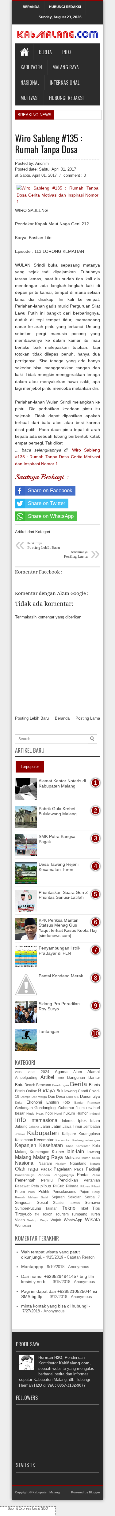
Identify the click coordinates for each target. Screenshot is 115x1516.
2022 (31, 1072)
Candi (83, 1091)
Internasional (64, 82)
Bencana (43, 1085)
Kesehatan (51, 1145)
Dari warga (39, 1096)
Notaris (95, 1163)
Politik (43, 1191)
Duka (18, 1102)
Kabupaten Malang (46, 1492)
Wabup (32, 1220)
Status (75, 1202)
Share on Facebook (50, 490)
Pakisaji (93, 1169)
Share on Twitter (46, 503)
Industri (95, 1113)
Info (66, 52)
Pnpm (20, 1191)
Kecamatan (44, 1140)
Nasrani (45, 1163)
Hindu (30, 1113)
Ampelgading (26, 1077)
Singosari (23, 1202)
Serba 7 (92, 1197)
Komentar (83, 1146)
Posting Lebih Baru (32, 718)
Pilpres (85, 1186)
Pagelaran (62, 1169)
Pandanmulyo (25, 1175)
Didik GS (72, 1096)
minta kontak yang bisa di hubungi (54, 1306)
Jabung (21, 1126)
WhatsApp (73, 1220)
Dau (51, 1096)
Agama (61, 1071)
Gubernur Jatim (71, 1108)
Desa (60, 1096)
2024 (45, 1072)
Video (20, 1220)
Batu (19, 1085)
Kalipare (69, 1134)
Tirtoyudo (23, 1214)
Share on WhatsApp (51, 516)
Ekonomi (34, 1102)
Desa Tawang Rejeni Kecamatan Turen (59, 867)
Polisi (31, 1191)
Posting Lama (87, 718)
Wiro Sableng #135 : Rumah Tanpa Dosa (48, 144)
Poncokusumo (64, 1191)
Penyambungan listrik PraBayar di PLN (59, 951)
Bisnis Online (26, 1091)
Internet (68, 1121)
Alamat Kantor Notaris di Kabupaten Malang (62, 783)
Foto (66, 1102)
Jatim (56, 1126)
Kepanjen (25, 1145)
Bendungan (60, 1085)
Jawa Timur (72, 1126)
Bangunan (76, 1077)
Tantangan (49, 1031)
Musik (96, 1158)
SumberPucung (28, 1208)
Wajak (56, 1220)
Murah (86, 1158)
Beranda (62, 718)
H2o (89, 1108)
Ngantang (78, 1163)
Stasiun (59, 1202)
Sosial (42, 1202)
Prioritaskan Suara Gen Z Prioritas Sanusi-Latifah (63, 895)
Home (24, 52)
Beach (30, 1085)
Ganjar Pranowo (87, 1102)
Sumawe (92, 1202)
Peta (35, 1186)
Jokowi (20, 1134)
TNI (37, 1214)
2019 (18, 1072)
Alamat (93, 1071)
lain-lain (75, 1151)
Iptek (82, 1120)
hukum (69, 1113)
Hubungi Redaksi (66, 97)
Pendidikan (68, 1180)
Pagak (46, 1169)
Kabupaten (31, 67)
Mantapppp (32, 1266)
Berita (45, 52)
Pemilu (47, 1180)
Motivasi (30, 97)
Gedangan (24, 1108)
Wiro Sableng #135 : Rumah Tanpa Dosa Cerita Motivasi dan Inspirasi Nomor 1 (57, 457)
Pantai (82, 1174)
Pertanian (92, 1180)
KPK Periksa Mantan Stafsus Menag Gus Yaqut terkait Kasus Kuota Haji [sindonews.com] (68, 928)
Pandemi (44, 1175)
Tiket (84, 1208)
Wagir (44, 1220)
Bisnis (94, 1085)
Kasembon (24, 1140)
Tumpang (79, 1214)
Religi (96, 1191)
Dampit (25, 1096)
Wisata (92, 1219)
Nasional (30, 82)
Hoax (40, 1113)
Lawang (93, 1151)
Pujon (84, 1191)
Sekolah (75, 1197)
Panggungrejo (64, 1175)
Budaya (46, 1090)
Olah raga (26, 1168)
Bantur (94, 1077)
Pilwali (95, 1186)
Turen (95, 1214)
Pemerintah (25, 1180)
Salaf (44, 1197)
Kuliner (58, 1151)
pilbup (45, 1186)
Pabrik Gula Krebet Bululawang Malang (58, 811)
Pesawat (22, 1186)
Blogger (94, 1492)
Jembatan (91, 1126)
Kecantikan (63, 1140)
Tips (96, 1208)
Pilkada (72, 1186)
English (52, 1102)
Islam (95, 1120)
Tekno (68, 1208)
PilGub (58, 1186)
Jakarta (34, 1126)
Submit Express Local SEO (28, 1508)
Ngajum (61, 1163)
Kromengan (39, 1152)
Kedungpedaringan (86, 1140)
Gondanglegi (45, 1107)
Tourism (62, 1214)
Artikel (47, 1077)
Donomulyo (90, 1096)
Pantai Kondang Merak (61, 975)
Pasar (96, 1175)
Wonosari (23, 1225)
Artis (61, 1077)
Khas (69, 1146)
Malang (23, 1157)
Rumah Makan (26, 1197)
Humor (82, 1113)
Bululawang (66, 1091)
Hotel (58, 1113)
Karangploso (89, 1134)
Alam (77, 1072)
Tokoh (47, 1214)
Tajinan (51, 1208)
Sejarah (58, 1197)
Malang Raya (65, 67)
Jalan (45, 1126)
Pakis (78, 1169)
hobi (49, 1113)
